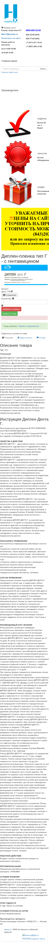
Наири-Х (7, 929)
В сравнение (10, 295)
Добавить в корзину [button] (11, 309)
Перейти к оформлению (28, 326)
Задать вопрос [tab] (25, 337)
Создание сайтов (33, 938)
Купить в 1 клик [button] (9, 313)
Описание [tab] (8, 337)
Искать (43, 68)
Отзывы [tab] (42, 337)
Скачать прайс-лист (9, 72)
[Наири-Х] (24, 13)
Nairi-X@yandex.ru (9, 34)
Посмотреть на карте (11, 38)
